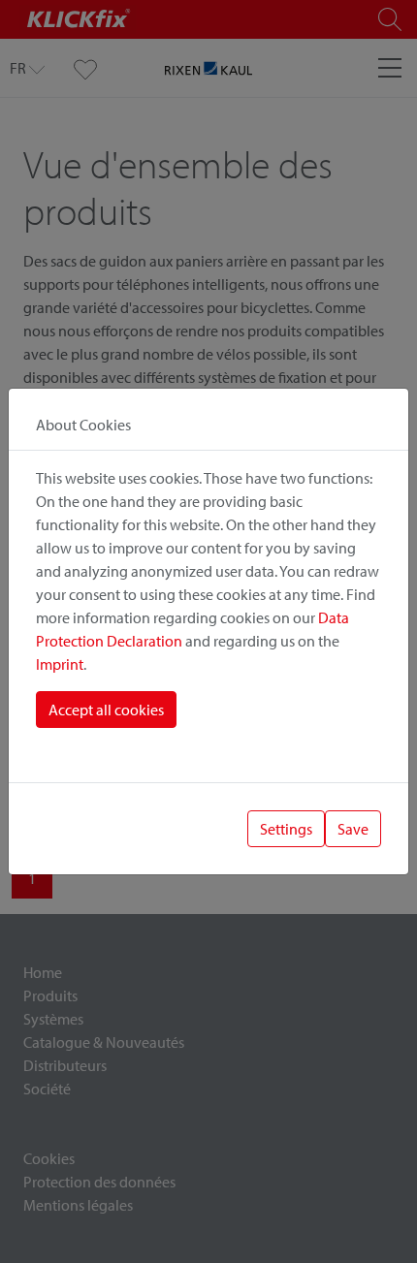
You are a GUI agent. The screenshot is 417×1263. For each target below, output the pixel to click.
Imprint (59, 664)
